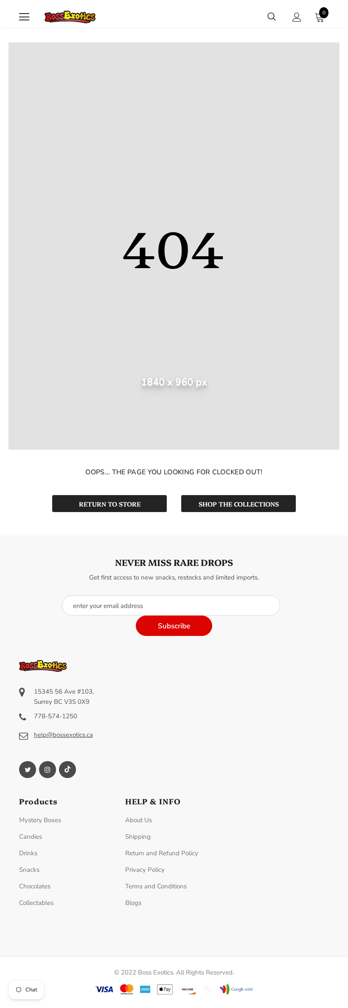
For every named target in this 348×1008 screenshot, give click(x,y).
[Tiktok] (67, 769)
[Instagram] (47, 769)
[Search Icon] (271, 17)
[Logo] (70, 17)
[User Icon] (296, 17)
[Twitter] (27, 769)
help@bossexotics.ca (63, 735)
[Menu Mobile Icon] (24, 17)
